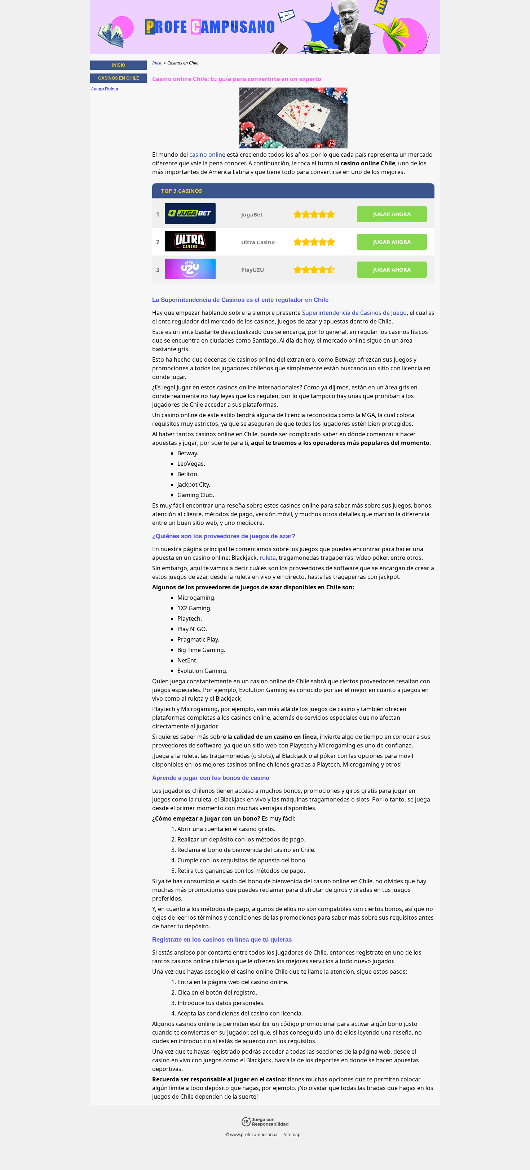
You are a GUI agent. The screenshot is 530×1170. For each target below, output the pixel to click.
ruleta (268, 558)
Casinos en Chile (118, 78)
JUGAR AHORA (392, 214)
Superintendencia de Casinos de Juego (354, 313)
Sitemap (292, 1134)
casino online (207, 154)
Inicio (118, 65)
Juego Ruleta (104, 88)
